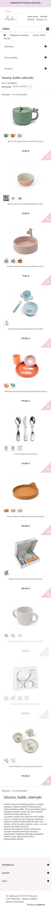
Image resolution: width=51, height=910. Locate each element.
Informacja (9, 46)
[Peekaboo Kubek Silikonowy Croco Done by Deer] (25, 616)
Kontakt (43, 16)
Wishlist (30, 19)
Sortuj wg (6, 86)
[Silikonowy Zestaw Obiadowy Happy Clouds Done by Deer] (25, 366)
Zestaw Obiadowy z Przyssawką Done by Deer (25, 766)
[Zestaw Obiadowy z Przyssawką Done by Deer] (25, 741)
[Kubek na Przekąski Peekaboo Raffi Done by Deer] (25, 116)
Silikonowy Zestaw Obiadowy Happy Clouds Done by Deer (25, 391)
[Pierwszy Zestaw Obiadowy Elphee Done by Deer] (25, 303)
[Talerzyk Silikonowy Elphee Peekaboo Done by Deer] (25, 491)
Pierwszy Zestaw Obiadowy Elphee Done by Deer (25, 329)
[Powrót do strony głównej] (4, 35)
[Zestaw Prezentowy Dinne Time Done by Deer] (25, 553)
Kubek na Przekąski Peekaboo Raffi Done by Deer (25, 141)
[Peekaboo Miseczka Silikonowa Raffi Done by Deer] (25, 241)
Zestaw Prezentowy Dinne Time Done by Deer (25, 579)
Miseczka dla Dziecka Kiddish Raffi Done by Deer (25, 204)
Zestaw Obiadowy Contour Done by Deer (25, 704)
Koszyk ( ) (42, 19)
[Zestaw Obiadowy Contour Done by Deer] (25, 678)
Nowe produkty (11, 57)
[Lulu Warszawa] (10, 18)
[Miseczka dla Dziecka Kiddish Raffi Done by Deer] (25, 178)
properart (40, 904)
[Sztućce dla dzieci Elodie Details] (25, 428)
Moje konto (33, 16)
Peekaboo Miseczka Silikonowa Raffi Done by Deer (25, 266)
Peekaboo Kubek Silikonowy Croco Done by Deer (25, 641)
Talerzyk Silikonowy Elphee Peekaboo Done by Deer (25, 516)
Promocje (9, 68)
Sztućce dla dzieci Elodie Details (25, 454)
